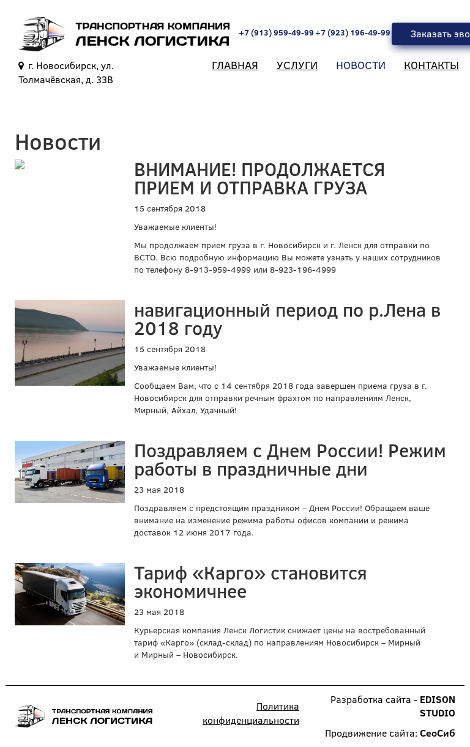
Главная (235, 64)
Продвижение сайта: (390, 732)
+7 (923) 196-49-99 (352, 32)
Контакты (431, 64)
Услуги (297, 64)
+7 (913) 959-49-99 (276, 32)
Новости (361, 64)
